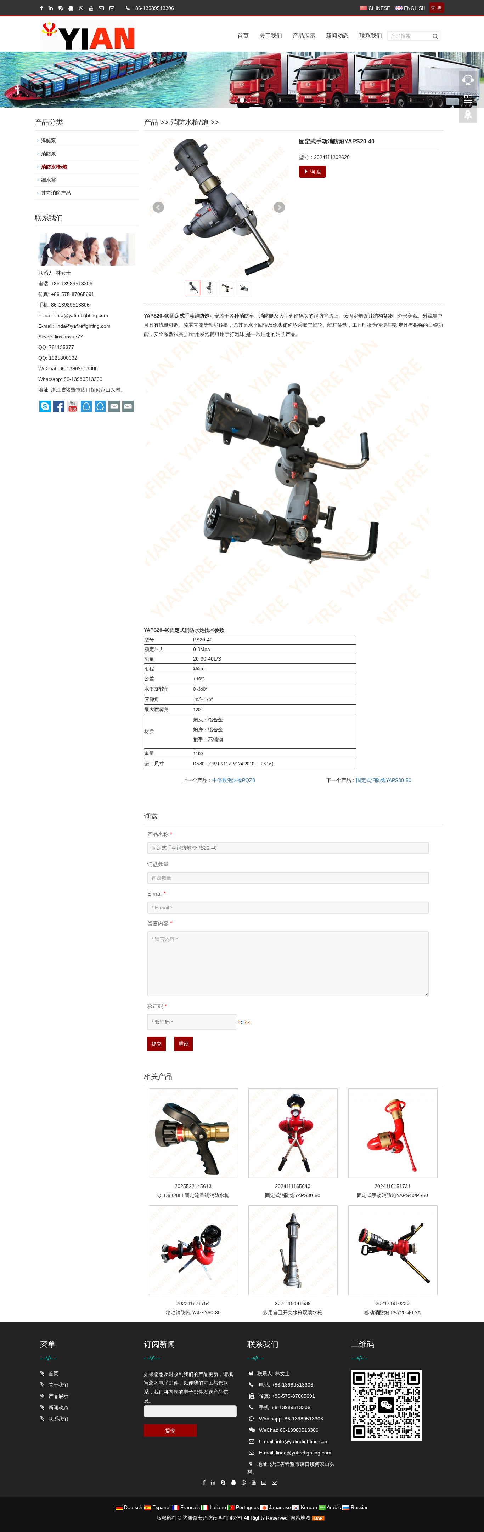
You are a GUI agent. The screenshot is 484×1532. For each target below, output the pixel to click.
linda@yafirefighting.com (83, 326)
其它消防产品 (56, 193)
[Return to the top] (468, 117)
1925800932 (63, 358)
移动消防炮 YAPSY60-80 (193, 1312)
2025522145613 (193, 1186)
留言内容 (159, 923)
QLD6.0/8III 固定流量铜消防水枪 (193, 1195)
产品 (151, 122)
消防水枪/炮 (189, 122)
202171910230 (393, 1303)
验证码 (157, 1006)
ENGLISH (414, 8)
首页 (243, 36)
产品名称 (159, 834)
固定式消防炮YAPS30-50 (383, 780)
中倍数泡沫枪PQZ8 (233, 780)
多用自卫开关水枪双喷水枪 (292, 1312)
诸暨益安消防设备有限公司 (212, 1518)
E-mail (156, 894)
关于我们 (270, 36)
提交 (157, 1044)
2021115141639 (293, 1303)
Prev (158, 207)
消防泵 (48, 153)
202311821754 (193, 1303)
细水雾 (48, 180)
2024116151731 (393, 1186)
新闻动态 (337, 36)
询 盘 (436, 8)
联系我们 (370, 36)
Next (279, 207)
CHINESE (378, 8)
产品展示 (304, 36)
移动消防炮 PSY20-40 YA (392, 1312)
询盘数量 (158, 864)
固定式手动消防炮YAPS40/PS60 (392, 1195)
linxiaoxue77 (69, 336)
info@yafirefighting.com (81, 315)
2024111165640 (292, 1186)
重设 (183, 1044)
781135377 (61, 347)
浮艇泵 (48, 140)
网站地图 (300, 1518)
